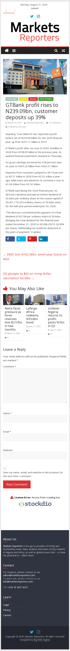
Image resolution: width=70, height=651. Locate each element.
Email (7, 431)
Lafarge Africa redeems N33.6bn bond (32, 315)
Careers (7, 615)
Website (8, 450)
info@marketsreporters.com (18, 581)
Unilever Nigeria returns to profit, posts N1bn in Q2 (56, 317)
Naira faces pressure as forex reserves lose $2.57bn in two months (13, 318)
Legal (6, 604)
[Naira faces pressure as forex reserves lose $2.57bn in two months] (13, 296)
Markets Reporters (36, 122)
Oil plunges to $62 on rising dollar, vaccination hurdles (27, 276)
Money (33, 99)
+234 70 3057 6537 (17, 587)
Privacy (7, 610)
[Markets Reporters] (6, 50)
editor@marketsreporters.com (19, 575)
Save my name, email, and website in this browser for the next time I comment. (33, 474)
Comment (9, 366)
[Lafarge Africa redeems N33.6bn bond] (35, 296)
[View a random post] (63, 50)
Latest (23, 99)
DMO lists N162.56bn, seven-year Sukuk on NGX (34, 256)
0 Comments (55, 122)
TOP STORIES (46, 99)
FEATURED (12, 99)
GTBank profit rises (17, 126)
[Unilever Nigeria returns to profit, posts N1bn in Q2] (56, 296)
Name (7, 413)
